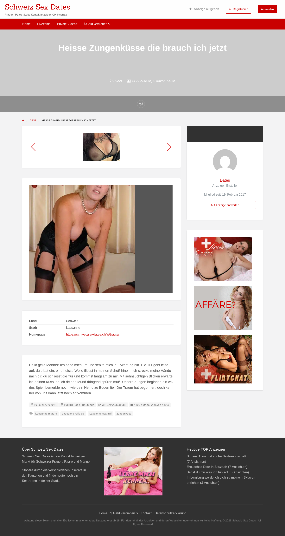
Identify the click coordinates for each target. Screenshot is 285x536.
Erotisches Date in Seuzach (207, 467)
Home (26, 24)
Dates (225, 180)
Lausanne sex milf (100, 413)
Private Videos (67, 24)
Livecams (43, 24)
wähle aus (168, 6)
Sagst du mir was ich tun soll (208, 472)
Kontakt (146, 513)
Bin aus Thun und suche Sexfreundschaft (216, 456)
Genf (118, 81)
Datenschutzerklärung (170, 513)
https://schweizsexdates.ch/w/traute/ (92, 334)
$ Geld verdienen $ (97, 24)
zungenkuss (124, 413)
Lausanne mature (46, 413)
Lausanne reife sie (73, 413)
